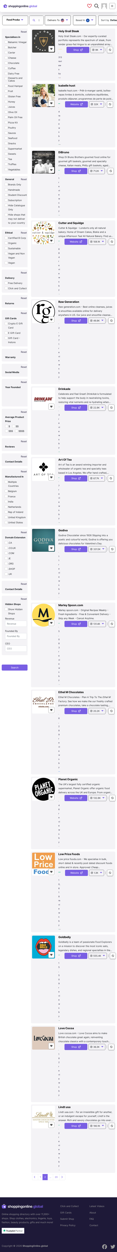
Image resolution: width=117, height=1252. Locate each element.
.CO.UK (12, 548)
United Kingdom (17, 517)
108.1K (97, 241)
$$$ (11, 431)
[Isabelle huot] (43, 95)
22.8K (96, 407)
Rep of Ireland (15, 512)
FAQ (91, 1218)
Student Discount (17, 195)
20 (56, 1177)
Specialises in (12, 37)
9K (97, 49)
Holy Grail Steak (68, 31)
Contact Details (13, 461)
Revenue (9, 618)
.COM (11, 553)
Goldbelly (64, 937)
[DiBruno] (43, 162)
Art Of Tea (65, 459)
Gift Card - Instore (14, 340)
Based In (81, 20)
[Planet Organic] (43, 789)
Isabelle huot (66, 85)
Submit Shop (67, 1218)
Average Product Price (14, 419)
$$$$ (21, 431)
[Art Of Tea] (43, 469)
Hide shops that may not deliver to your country (16, 218)
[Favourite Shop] (51, 49)
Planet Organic (68, 779)
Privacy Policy (67, 1225)
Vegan (11, 262)
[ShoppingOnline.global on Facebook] (104, 1247)
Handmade (14, 189)
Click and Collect (17, 288)
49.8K (96, 320)
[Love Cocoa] (43, 1038)
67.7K (96, 478)
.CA (10, 542)
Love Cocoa (66, 1028)
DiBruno (63, 152)
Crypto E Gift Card (15, 325)
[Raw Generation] (43, 311)
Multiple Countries (13, 483)
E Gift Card (14, 332)
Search (14, 667)
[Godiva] (43, 540)
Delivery (9, 278)
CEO (7, 643)
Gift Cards (11, 318)
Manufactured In (14, 476)
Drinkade (64, 389)
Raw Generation (68, 302)
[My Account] (104, 5)
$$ (17, 426)
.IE (9, 558)
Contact (93, 1225)
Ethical (9, 232)
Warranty (10, 357)
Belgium (12, 491)
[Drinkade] (43, 398)
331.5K (97, 549)
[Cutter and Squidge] (43, 233)
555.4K (97, 955)
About (92, 1212)
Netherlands (14, 506)
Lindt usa (64, 1107)
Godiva (63, 530)
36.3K (96, 1046)
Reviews (10, 446)
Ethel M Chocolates (71, 692)
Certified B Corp (17, 238)
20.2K (96, 711)
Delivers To (54, 20)
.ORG (11, 563)
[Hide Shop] (110, 50)
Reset (24, 31)
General (9, 179)
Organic (12, 243)
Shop (76, 49)
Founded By (11, 631)
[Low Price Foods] (43, 864)
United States (15, 522)
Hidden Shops (13, 604)
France (11, 496)
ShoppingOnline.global (35, 1245)
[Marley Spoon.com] (43, 615)
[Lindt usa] (43, 1117)
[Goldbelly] (43, 947)
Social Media (12, 372)
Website (75, 104)
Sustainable (14, 248)
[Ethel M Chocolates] (43, 702)
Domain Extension (15, 537)
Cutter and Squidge (71, 223)
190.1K (97, 1125)
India (10, 501)
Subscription (15, 200)
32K (96, 104)
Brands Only (14, 184)
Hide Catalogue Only (16, 207)
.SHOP (11, 568)
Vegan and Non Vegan (16, 255)
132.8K (97, 798)
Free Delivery (15, 283)
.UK (10, 574)
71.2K (96, 171)
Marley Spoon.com (70, 605)
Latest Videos (96, 1206)
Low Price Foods (69, 854)
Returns (9, 303)
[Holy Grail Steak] (43, 41)
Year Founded (13, 387)
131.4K (97, 623)
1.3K (96, 872)
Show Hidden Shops (15, 611)
